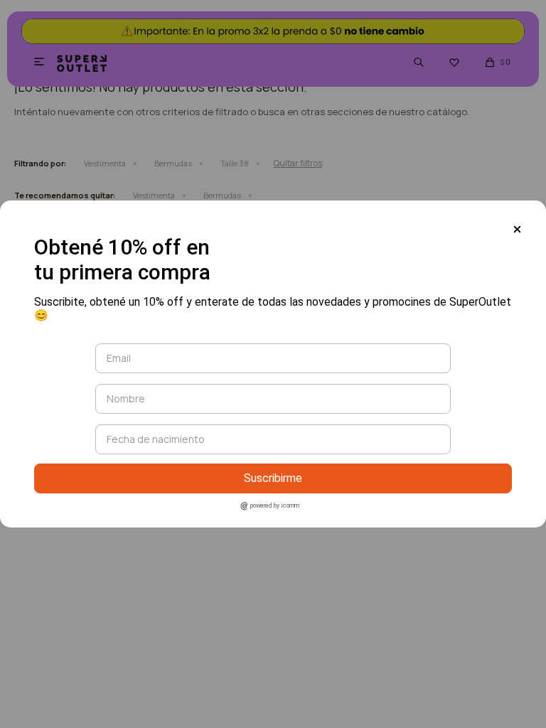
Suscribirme (273, 478)
